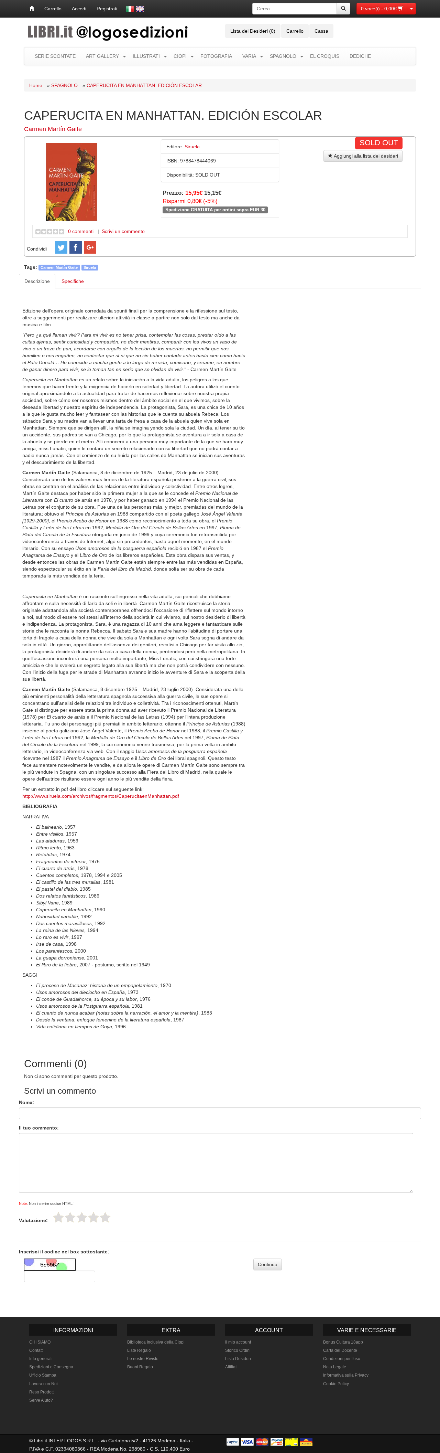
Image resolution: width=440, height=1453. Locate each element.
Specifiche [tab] (73, 281)
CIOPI (180, 56)
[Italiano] (130, 9)
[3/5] (81, 1217)
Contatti (36, 1350)
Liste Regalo (139, 1350)
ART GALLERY (102, 56)
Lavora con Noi (43, 1383)
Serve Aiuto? (41, 1400)
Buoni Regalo (140, 1367)
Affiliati (231, 1367)
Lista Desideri (238, 1358)
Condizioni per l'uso (341, 1358)
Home (35, 85)
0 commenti (81, 231)
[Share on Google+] (90, 247)
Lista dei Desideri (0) (252, 31)
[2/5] (70, 1217)
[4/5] (93, 1217)
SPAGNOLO (283, 56)
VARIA (249, 56)
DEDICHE (360, 56)
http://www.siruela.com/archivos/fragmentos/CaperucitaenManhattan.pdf (100, 796)
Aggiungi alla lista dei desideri (365, 156)
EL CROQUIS (324, 56)
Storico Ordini (238, 1350)
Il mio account (238, 1342)
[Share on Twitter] (61, 247)
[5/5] (105, 1217)
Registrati (107, 8)
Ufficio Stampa (42, 1375)
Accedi (79, 8)
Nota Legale (334, 1367)
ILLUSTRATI (146, 56)
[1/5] (58, 1217)
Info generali (41, 1358)
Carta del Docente (340, 1350)
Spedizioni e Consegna (51, 1367)
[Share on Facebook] (75, 247)
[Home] (31, 8)
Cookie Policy (336, 1383)
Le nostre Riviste (142, 1358)
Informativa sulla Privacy (345, 1375)
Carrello (53, 8)
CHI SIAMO (40, 1342)
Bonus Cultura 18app (343, 1342)
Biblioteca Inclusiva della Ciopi (156, 1342)
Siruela (90, 267)
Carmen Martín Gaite (53, 129)
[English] (140, 9)
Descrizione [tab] (37, 281)
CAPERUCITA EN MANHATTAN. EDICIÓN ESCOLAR (144, 85)
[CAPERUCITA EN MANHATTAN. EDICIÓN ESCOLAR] (71, 181)
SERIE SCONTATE (55, 56)
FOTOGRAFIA (216, 56)
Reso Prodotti (42, 1392)
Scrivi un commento (123, 231)
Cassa (321, 31)
